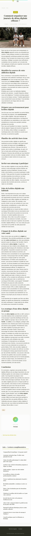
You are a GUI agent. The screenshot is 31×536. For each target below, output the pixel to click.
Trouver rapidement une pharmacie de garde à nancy (15, 479)
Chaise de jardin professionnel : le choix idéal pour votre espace (14, 460)
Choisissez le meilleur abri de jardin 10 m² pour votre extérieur (15, 494)
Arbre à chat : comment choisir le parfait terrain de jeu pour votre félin (15, 503)
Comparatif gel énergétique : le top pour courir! (15, 452)
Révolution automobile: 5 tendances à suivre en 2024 (15, 484)
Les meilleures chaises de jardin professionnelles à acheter (11, 475)
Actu (7, 8)
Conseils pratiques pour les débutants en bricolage (13, 517)
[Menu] (17, 1)
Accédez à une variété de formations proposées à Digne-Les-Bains (15, 465)
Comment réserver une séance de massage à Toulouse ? (14, 513)
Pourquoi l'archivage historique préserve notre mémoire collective (15, 508)
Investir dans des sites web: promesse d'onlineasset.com (12, 498)
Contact (20, 528)
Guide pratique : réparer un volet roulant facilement (13, 470)
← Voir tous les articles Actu (8, 435)
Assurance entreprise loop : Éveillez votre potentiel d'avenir (13, 456)
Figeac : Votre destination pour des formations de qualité (14, 489)
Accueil (3, 8)
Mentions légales (13, 528)
